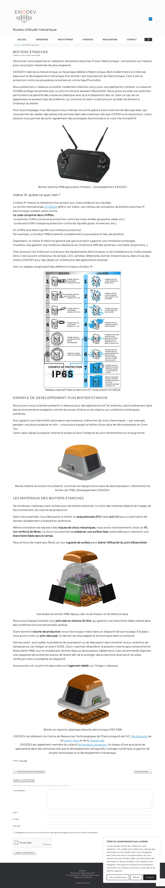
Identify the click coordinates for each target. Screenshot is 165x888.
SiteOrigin (80, 883)
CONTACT (132, 39)
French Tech (71, 740)
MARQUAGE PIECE (143, 771)
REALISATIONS (110, 39)
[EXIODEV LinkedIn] (150, 19)
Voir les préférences (118, 877)
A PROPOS (87, 39)
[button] (148, 39)
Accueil (17, 45)
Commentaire (19, 790)
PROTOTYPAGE (65, 39)
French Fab (97, 740)
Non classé (23, 761)
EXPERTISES (42, 39)
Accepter (150, 877)
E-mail (16, 819)
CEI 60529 (50, 206)
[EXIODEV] (44, 16)
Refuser (136, 877)
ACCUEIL (22, 39)
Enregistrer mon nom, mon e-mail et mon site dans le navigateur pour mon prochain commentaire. (56, 833)
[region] (131, 860)
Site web (16, 826)
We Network (139, 736)
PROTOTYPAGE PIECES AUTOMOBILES (29, 771)
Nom (15, 812)
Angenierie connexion (92, 744)
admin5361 (36, 55)
